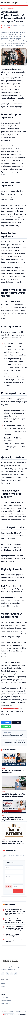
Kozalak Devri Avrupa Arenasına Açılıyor (12, 935)
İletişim (3, 986)
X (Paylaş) (16, 722)
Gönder (17, 891)
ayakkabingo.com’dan (10, 708)
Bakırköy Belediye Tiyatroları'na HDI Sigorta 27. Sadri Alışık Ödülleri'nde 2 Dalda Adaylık (15, 920)
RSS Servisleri (4, 989)
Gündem (11, 8)
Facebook (6, 722)
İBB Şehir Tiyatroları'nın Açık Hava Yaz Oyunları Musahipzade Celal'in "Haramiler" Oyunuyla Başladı (15, 912)
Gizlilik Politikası (5, 998)
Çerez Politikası (5, 1003)
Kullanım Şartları (6, 1000)
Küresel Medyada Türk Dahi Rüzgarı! (14, 941)
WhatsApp (7, 726)
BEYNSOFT (23, 1015)
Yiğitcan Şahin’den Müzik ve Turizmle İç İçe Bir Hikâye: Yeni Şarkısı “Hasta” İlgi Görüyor (14, 928)
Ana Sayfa (4, 8)
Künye (3, 983)
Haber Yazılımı (8, 1014)
